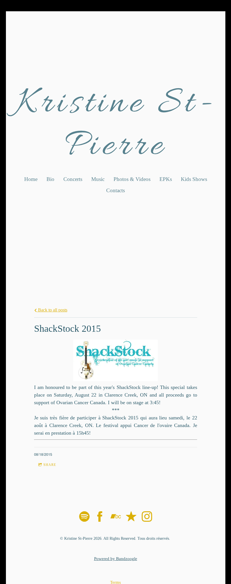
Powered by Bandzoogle (115, 558)
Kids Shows (194, 179)
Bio (50, 179)
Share (49, 465)
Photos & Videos (132, 179)
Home (30, 179)
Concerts (72, 179)
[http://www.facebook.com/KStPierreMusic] (100, 517)
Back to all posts (52, 310)
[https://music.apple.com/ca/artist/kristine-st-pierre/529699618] (131, 517)
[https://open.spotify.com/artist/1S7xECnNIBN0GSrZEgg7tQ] (84, 517)
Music (98, 179)
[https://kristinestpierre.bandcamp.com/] (115, 517)
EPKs (165, 179)
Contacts (115, 190)
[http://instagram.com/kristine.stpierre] (147, 517)
